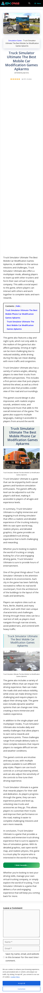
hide (18, 306)
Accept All (21, 983)
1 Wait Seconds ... (21, 865)
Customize (21, 989)
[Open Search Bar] (29, 3)
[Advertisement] (21, 169)
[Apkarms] (10, 3)
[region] (21, 979)
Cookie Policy (15, 977)
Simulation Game (15, 40)
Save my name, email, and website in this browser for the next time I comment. (22, 957)
